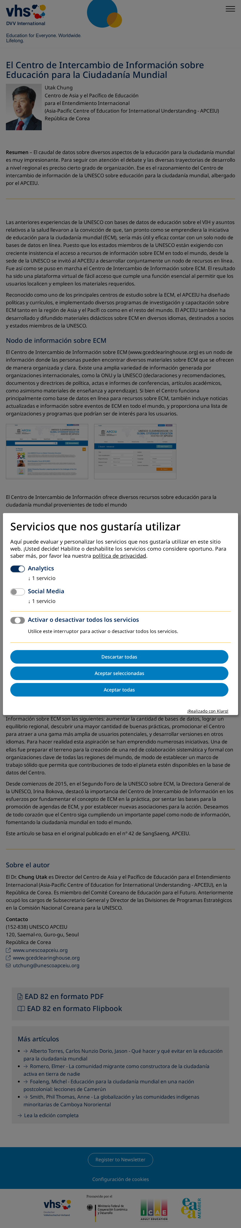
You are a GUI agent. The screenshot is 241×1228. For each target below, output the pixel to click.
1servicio (42, 578)
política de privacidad (119, 556)
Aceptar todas (119, 689)
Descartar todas (119, 657)
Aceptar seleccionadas (119, 673)
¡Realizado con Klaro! (207, 711)
